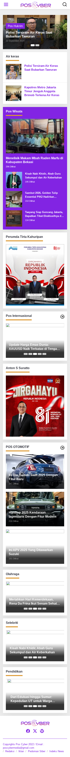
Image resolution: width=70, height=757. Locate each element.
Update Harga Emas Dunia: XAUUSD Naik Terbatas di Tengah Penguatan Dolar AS (34, 347)
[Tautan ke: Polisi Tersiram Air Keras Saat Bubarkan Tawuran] (13, 71)
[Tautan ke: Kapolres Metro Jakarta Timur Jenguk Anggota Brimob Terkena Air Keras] (13, 92)
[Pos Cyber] (36, 4)
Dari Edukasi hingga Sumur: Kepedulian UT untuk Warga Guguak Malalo (29, 699)
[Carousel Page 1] (26, 354)
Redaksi (9, 751)
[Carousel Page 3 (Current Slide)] (35, 354)
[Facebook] (28, 731)
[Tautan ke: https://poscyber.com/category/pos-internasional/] (62, 316)
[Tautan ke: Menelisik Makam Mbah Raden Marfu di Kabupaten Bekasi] (35, 136)
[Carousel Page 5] (44, 354)
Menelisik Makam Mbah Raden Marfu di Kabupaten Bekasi (34, 160)
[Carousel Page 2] (37, 45)
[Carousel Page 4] (40, 354)
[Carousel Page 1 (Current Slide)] (33, 45)
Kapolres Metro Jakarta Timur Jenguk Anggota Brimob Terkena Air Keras (41, 91)
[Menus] (6, 4)
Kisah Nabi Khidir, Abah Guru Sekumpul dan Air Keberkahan (43, 175)
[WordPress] (42, 731)
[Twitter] (35, 731)
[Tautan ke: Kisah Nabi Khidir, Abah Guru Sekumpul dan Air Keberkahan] (14, 179)
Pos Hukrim (15, 26)
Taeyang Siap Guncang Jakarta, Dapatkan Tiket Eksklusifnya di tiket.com (44, 214)
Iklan (21, 751)
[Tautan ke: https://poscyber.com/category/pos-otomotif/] (62, 447)
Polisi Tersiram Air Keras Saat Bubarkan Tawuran (29, 34)
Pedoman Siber (36, 751)
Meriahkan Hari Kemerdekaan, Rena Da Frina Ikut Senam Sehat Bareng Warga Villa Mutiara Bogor (34, 602)
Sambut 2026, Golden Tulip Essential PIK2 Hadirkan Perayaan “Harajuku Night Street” (41, 195)
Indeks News (56, 751)
